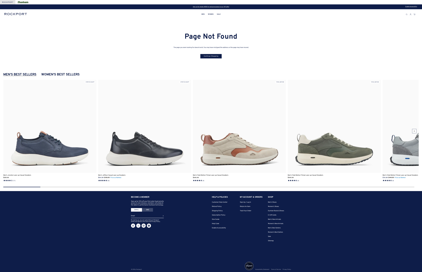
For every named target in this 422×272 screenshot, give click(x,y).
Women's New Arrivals (275, 224)
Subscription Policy (218, 215)
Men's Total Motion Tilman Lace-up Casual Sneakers (210, 175)
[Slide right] (414, 131)
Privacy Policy (287, 269)
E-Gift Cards (272, 215)
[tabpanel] (211, 131)
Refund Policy (217, 206)
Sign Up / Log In (245, 202)
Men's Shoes (272, 202)
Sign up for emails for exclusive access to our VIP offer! (211, 7)
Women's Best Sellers (275, 232)
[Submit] (163, 215)
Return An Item (245, 206)
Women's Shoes (273, 206)
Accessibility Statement (262, 269)
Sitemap (271, 241)
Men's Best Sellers (274, 228)
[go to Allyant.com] (249, 266)
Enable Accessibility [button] (411, 6)
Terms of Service (276, 269)
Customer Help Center (219, 202)
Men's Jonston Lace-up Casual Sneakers (17, 175)
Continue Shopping (211, 56)
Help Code (215, 224)
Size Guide (215, 219)
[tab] (136, 210)
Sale (269, 236)
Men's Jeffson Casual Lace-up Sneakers (112, 175)
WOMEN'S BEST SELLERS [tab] (60, 75)
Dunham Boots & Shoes (276, 211)
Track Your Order (245, 211)
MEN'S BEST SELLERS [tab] (19, 75)
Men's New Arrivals (274, 219)
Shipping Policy (217, 211)
